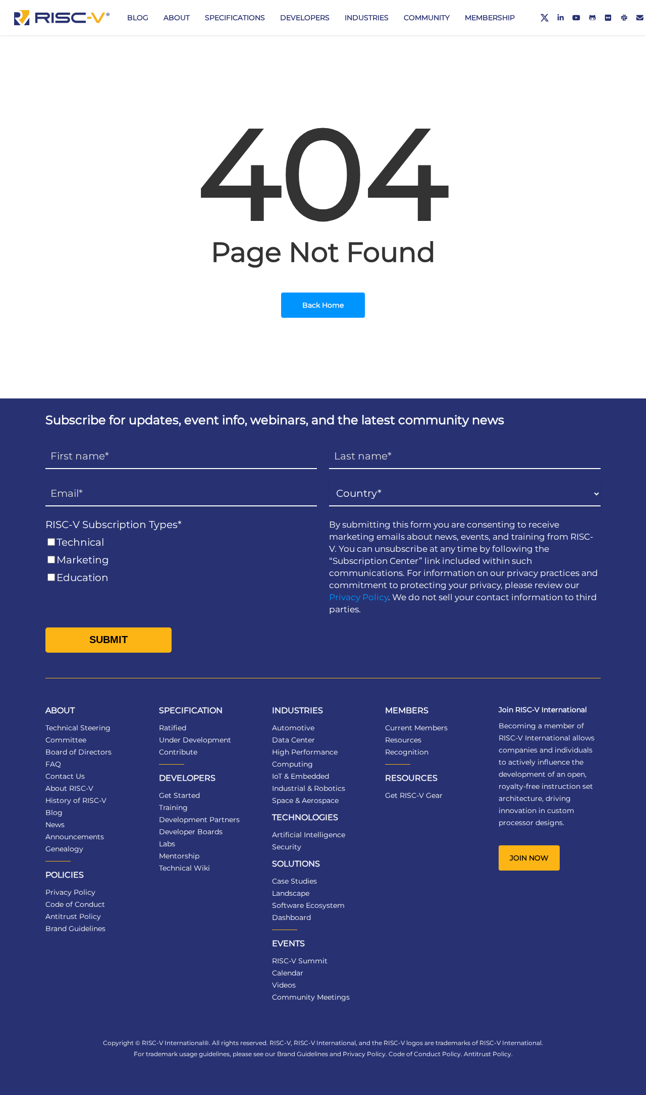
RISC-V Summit (300, 960)
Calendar (287, 972)
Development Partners (199, 819)
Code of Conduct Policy (425, 1054)
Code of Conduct (75, 904)
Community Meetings (311, 997)
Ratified (172, 727)
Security (286, 846)
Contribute (178, 752)
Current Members (416, 727)
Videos (284, 985)
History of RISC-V (75, 800)
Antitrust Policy (73, 916)
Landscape (290, 893)
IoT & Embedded (300, 776)
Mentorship (179, 855)
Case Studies (294, 881)
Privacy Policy (358, 597)
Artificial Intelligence (308, 834)
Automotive (293, 727)
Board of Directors (78, 752)
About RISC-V (69, 788)
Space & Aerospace (305, 800)
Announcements (74, 836)
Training (173, 807)
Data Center (293, 739)
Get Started (179, 795)
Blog (54, 812)
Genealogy (64, 848)
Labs (167, 843)
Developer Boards (191, 831)
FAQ (53, 764)
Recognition (406, 752)
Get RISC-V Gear (414, 795)
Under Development (195, 739)
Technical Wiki (184, 868)
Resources (403, 739)
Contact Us (65, 776)
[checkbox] (181, 560)
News (55, 824)
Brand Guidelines (75, 928)
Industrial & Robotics (308, 788)
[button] (529, 858)
